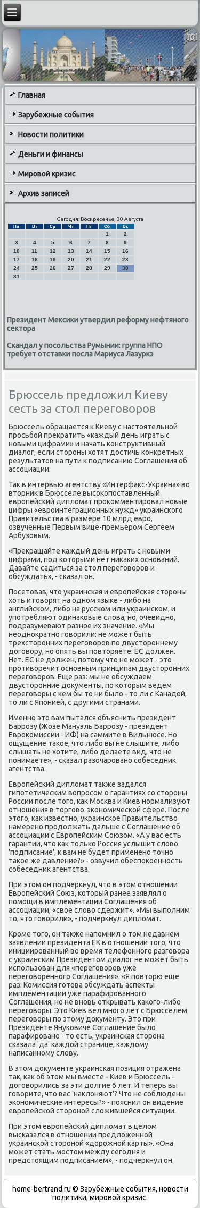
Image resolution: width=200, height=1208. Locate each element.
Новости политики (51, 134)
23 (125, 259)
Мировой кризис (47, 173)
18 (34, 259)
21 (89, 259)
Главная (31, 95)
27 (71, 268)
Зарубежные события (56, 114)
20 (71, 259)
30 (125, 268)
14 (89, 251)
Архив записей (43, 193)
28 (89, 268)
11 (34, 251)
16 (125, 251)
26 (53, 268)
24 (16, 268)
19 (53, 259)
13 (71, 251)
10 (16, 251)
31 (16, 276)
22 (107, 259)
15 (107, 251)
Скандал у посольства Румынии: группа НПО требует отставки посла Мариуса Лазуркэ (85, 349)
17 (16, 259)
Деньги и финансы (50, 154)
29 (107, 268)
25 (34, 268)
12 (53, 251)
